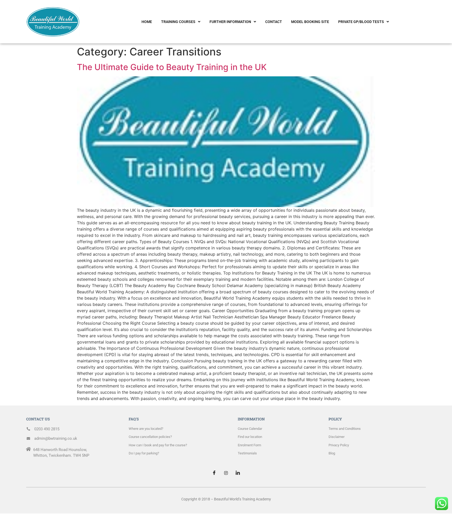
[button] (180, 21)
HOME (147, 22)
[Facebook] (214, 473)
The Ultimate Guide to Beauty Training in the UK (172, 67)
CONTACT (273, 22)
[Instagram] (226, 473)
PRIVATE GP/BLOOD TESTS (361, 22)
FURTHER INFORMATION (230, 22)
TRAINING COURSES (178, 22)
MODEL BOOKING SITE (310, 22)
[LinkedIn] (238, 473)
